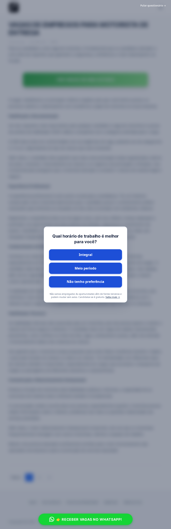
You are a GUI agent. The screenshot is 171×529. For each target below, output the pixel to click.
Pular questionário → (153, 5)
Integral (85, 254)
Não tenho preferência (85, 281)
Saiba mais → (113, 297)
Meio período (85, 268)
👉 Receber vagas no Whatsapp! (89, 519)
